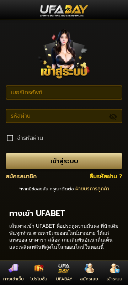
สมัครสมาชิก (21, 176)
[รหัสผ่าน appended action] (113, 116)
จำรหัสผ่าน (30, 138)
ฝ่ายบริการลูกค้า (92, 188)
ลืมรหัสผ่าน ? (106, 176)
